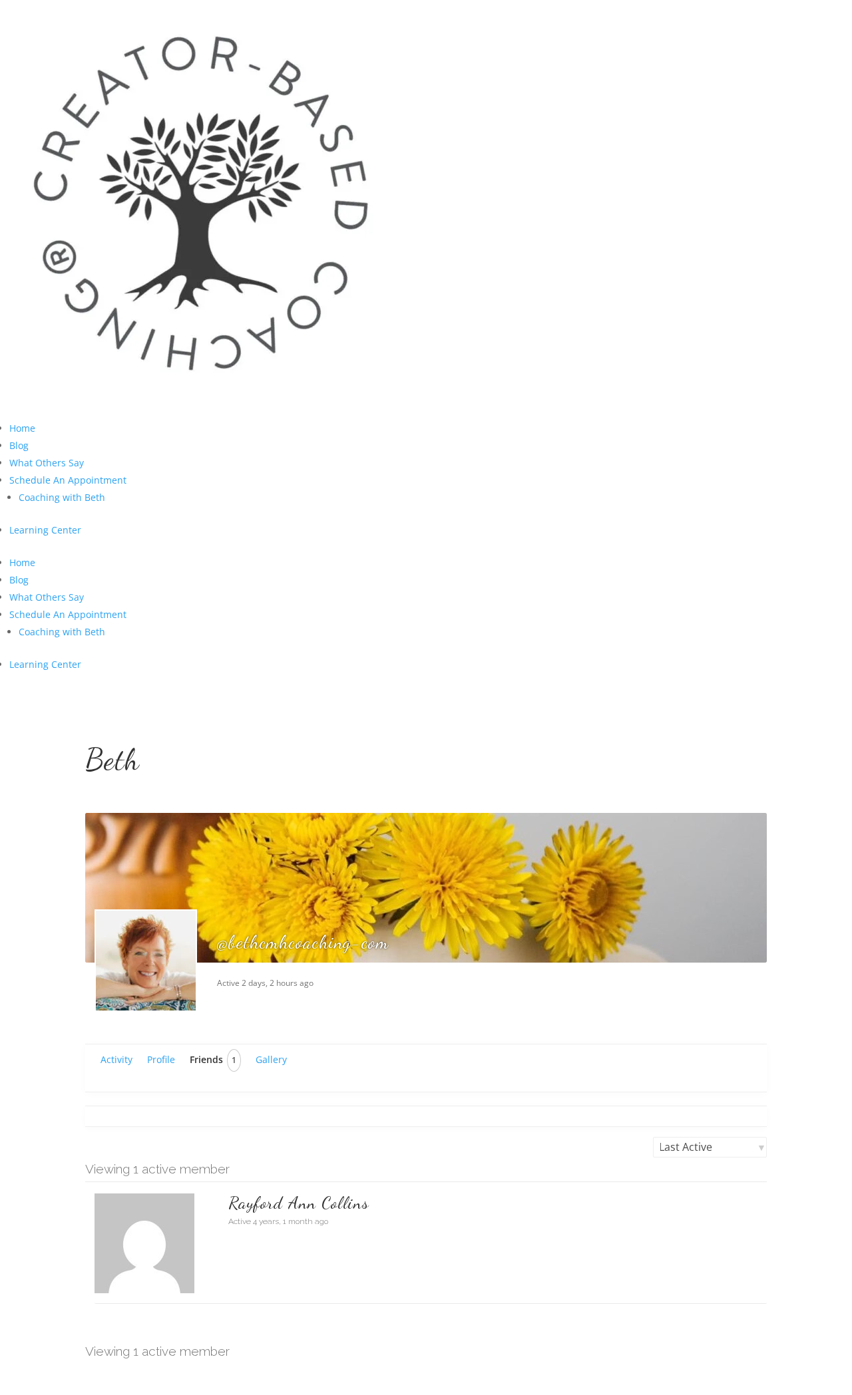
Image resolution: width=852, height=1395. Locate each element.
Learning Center (45, 530)
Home (22, 428)
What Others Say (46, 462)
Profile (161, 1059)
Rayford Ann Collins (298, 1202)
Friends (213, 1059)
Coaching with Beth (62, 497)
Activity (116, 1059)
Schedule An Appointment (67, 480)
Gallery (271, 1059)
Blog (19, 445)
